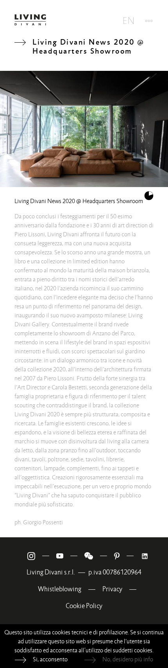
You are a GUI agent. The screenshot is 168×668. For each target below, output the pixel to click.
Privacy (112, 589)
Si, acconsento (50, 659)
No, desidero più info (127, 659)
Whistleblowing (59, 589)
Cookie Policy (84, 606)
